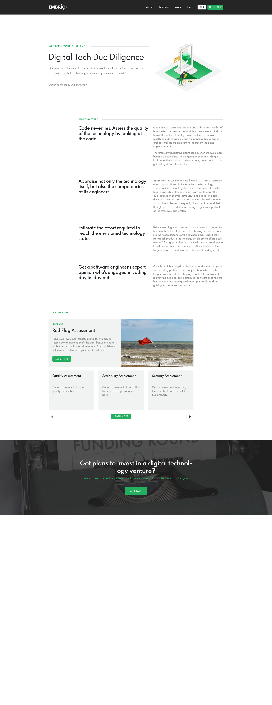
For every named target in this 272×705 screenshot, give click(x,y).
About (149, 7)
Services (164, 7)
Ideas (190, 7)
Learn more (121, 416)
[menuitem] (149, 7)
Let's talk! (215, 7)
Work (178, 7)
